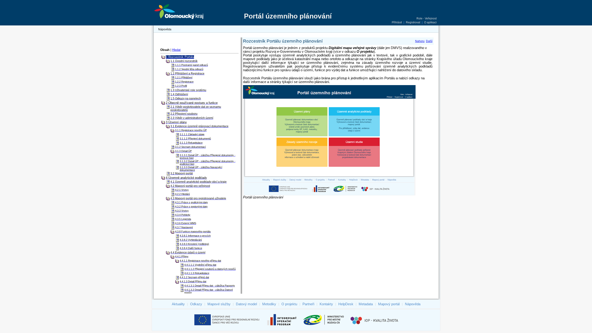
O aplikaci (430, 22)
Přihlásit (397, 22)
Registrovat (413, 22)
